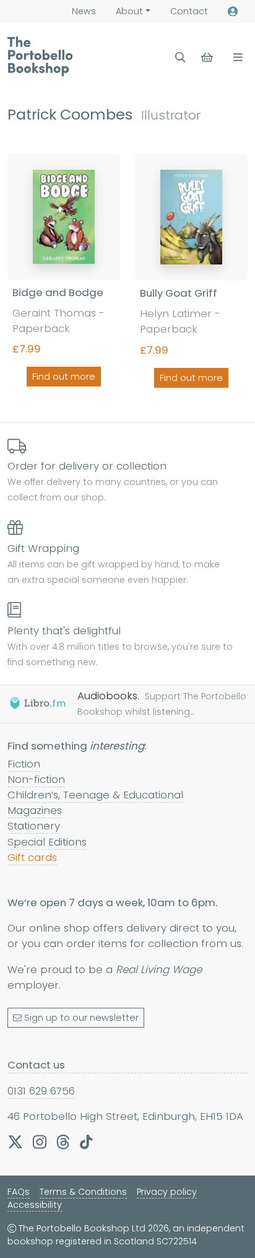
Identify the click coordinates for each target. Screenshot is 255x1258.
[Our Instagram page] (39, 1142)
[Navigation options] (235, 57)
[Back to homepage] (39, 56)
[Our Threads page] (63, 1142)
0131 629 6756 (41, 1090)
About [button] (129, 11)
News (84, 11)
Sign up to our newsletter (81, 1017)
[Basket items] (208, 57)
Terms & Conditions (83, 1192)
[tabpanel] (127, 273)
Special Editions (47, 841)
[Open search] (180, 57)
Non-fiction (36, 779)
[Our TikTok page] (86, 1142)
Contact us (36, 1064)
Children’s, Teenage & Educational (95, 794)
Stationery (33, 825)
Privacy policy (167, 1192)
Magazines (34, 810)
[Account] (233, 11)
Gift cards (32, 857)
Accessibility (34, 1205)
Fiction (23, 763)
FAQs (18, 1192)
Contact (189, 11)
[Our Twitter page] (15, 1142)
